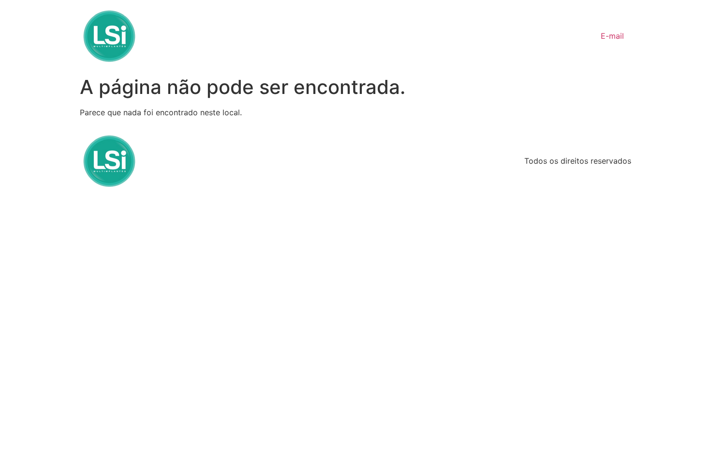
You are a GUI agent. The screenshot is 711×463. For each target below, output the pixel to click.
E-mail (612, 36)
